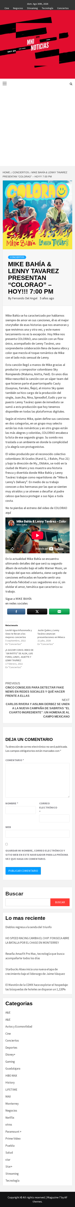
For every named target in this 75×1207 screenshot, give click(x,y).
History (10, 1082)
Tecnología (47, 8)
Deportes (11, 1047)
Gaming (10, 1061)
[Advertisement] (37, 127)
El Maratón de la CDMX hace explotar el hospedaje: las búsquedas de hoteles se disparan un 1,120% (36, 987)
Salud (9, 1152)
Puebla (9, 1146)
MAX (8, 1096)
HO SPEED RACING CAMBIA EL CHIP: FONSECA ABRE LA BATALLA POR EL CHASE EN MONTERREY (37, 940)
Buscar (14, 893)
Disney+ (10, 1054)
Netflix (9, 1118)
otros (8, 1124)
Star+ (8, 1166)
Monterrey (12, 1104)
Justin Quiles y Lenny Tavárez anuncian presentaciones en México (51, 634)
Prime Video (13, 1138)
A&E (7, 1012)
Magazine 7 (54, 1197)
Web (8, 827)
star (7, 1160)
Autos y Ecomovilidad (18, 1026)
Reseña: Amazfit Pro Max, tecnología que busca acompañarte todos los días (34, 956)
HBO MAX (11, 1075)
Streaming (32, 8)
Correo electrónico (48, 807)
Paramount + (13, 1132)
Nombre (11, 803)
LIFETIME (11, 1090)
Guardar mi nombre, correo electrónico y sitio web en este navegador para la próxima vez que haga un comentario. (36, 855)
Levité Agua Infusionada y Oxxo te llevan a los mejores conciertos (18, 634)
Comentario (14, 760)
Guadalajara (12, 1068)
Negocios (18, 8)
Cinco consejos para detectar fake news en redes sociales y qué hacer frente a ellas (35, 689)
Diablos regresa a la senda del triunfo (28, 927)
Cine (7, 8)
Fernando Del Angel (25, 298)
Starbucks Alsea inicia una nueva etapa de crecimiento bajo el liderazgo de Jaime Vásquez (35, 971)
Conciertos (63, 8)
